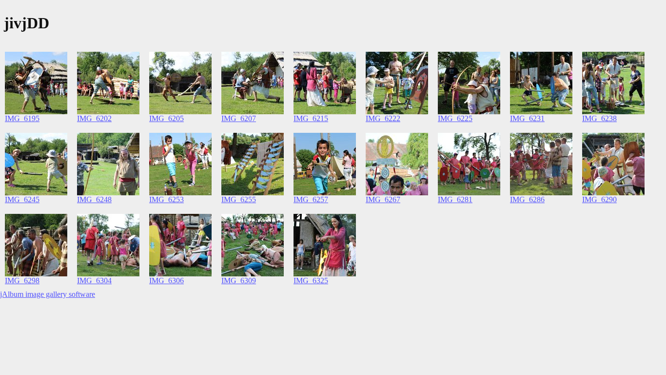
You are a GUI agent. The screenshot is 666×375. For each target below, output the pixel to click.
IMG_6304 (94, 280)
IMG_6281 (455, 199)
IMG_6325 (311, 280)
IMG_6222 (383, 118)
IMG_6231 (527, 118)
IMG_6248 (94, 199)
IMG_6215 (311, 118)
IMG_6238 (599, 118)
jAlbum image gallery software (47, 294)
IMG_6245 (22, 199)
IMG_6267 (383, 199)
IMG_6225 (455, 118)
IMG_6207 (238, 118)
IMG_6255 (238, 199)
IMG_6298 (22, 280)
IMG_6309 (238, 280)
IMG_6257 (311, 199)
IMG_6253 (166, 199)
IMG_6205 (166, 118)
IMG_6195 (22, 118)
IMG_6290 (599, 199)
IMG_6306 (166, 280)
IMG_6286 (527, 199)
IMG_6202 (94, 118)
